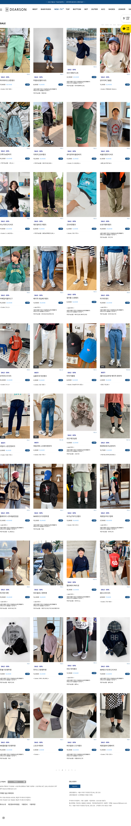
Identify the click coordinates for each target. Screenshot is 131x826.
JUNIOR (121, 9)
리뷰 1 (28, 218)
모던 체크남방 (72, 438)
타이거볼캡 (71, 376)
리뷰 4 (61, 292)
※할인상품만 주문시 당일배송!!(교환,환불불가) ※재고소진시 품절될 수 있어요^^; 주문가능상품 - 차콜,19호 (45, 91)
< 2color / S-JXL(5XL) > (74, 163)
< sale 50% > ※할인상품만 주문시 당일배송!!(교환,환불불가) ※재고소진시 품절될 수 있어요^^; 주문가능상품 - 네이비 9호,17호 (111, 311)
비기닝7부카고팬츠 (74, 516)
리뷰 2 (61, 148)
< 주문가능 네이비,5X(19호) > (108, 454)
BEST (35, 9)
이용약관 (32, 804)
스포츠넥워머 (38, 746)
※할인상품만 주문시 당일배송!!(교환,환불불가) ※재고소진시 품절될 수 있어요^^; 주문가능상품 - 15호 (45, 527)
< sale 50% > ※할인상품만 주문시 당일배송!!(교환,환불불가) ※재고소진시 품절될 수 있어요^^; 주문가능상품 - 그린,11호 (78, 450)
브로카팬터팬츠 (105, 225)
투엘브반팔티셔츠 (39, 80)
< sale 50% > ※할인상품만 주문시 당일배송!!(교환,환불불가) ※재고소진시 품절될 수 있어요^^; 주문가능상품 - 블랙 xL (78, 681)
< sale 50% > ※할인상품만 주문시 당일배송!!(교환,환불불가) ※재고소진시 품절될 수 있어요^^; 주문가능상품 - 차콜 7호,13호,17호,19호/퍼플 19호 (46, 605)
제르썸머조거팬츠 (39, 225)
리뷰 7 (28, 440)
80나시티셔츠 (105, 593)
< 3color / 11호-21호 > (106, 754)
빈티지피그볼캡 (105, 80)
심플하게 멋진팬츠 (40, 376)
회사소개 (3, 804)
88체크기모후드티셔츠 (108, 670)
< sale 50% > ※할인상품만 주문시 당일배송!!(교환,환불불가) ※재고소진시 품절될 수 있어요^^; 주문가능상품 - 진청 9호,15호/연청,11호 (45, 311)
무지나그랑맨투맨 (39, 670)
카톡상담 (125, 29)
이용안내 (24, 804)
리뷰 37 (61, 370)
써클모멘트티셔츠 (106, 154)
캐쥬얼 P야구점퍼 (106, 516)
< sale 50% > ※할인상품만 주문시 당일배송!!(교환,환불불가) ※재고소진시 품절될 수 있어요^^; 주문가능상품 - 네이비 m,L (78, 597)
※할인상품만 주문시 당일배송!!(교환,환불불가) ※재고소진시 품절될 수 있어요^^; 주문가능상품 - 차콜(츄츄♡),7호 (78, 756)
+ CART (27, 84)
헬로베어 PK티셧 (73, 585)
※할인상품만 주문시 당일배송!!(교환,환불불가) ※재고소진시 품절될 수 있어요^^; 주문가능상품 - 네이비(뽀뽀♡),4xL (78, 83)
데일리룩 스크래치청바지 (42, 446)
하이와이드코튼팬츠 (7, 80)
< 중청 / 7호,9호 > (105, 384)
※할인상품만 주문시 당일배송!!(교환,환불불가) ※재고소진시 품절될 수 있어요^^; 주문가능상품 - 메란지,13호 (11, 680)
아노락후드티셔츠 (6, 225)
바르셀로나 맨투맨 (40, 593)
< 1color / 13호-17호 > (6, 455)
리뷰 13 (128, 440)
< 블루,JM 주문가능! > (106, 163)
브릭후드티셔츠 (5, 376)
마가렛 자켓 (4, 593)
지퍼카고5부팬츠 (39, 154)
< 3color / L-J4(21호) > (6, 233)
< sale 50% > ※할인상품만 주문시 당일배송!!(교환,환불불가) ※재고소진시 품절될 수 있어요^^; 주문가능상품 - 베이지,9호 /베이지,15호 (78, 311)
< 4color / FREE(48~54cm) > (108, 89)
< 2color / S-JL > (5, 307)
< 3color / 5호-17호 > (73, 233)
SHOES (111, 9)
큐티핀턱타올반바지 (74, 154)
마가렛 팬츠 (104, 299)
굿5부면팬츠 (71, 225)
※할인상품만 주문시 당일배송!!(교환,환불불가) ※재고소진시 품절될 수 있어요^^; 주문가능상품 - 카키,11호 (111, 235)
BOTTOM (77, 9)
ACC (103, 9)
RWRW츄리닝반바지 (108, 446)
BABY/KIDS (46, 9)
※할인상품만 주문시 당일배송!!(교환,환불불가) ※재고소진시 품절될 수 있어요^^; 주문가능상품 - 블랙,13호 (111, 680)
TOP (68, 9)
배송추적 (74, 786)
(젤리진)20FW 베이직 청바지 (111, 376)
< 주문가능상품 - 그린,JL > (7, 163)
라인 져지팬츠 (72, 669)
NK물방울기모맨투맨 (8, 746)
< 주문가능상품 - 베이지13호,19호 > (42, 163)
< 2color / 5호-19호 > (39, 384)
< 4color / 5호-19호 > (6, 89)
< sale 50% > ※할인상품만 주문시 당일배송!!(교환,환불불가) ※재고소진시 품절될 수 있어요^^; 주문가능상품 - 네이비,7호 (111, 528)
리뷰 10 (95, 579)
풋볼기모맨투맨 (5, 670)
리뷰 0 (28, 74)
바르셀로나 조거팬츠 (74, 746)
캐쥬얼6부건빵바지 (107, 746)
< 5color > (36, 754)
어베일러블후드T (6, 299)
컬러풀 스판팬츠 (72, 298)
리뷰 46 (61, 440)
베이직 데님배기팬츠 (41, 299)
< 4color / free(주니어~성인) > (75, 384)
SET (86, 9)
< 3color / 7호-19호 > (106, 601)
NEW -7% (58, 9)
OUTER (94, 9)
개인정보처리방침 (13, 804)
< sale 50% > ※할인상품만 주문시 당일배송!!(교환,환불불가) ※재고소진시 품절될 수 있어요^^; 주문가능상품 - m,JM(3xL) (11, 528)
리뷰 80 (128, 370)
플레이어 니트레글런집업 (9, 516)
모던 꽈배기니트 (72, 73)
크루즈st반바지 (5, 154)
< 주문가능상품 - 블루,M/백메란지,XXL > (44, 233)
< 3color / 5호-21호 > (73, 525)
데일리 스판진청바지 (7, 446)
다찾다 (125, 18)
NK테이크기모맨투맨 (41, 516)
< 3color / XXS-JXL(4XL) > (41, 678)
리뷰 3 (28, 510)
